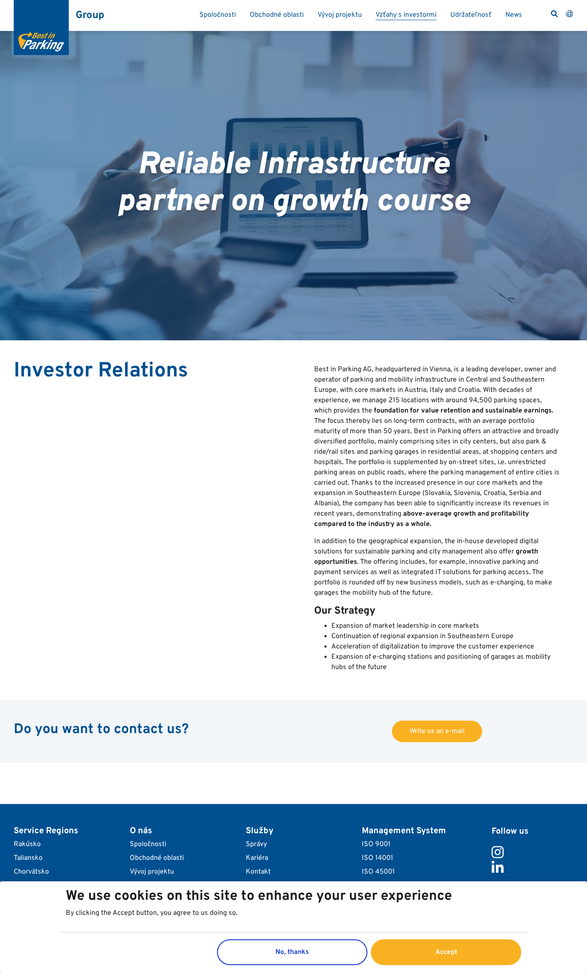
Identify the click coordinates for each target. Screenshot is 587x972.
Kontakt (258, 872)
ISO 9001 (376, 844)
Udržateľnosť (471, 15)
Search (554, 13)
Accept (446, 952)
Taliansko (28, 858)
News (513, 15)
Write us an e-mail (437, 731)
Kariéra (257, 858)
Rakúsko (27, 844)
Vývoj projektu (340, 15)
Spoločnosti (217, 15)
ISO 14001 (377, 858)
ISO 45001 (378, 872)
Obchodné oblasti (277, 15)
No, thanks (292, 952)
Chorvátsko (31, 872)
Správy (256, 844)
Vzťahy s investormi (406, 15)
